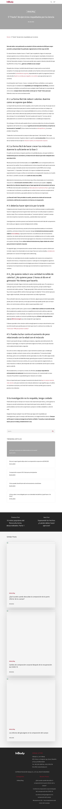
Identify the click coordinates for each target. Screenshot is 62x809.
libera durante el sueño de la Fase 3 (38, 188)
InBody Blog (31, 11)
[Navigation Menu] (54, 2)
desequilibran (41, 128)
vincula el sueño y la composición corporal (35, 140)
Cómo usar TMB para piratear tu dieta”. (18, 328)
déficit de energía (16, 319)
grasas (27, 73)
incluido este (51, 251)
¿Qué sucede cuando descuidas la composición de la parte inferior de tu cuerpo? (44, 783)
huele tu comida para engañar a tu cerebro (26, 76)
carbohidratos (20, 73)
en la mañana (15, 233)
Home (8, 37)
